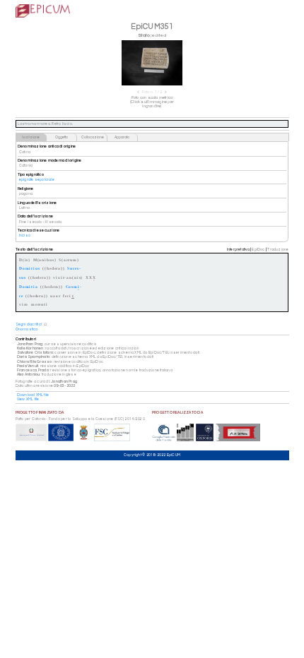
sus (22, 277)
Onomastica (27, 329)
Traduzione (277, 249)
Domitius (29, 267)
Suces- (74, 267)
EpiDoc (258, 249)
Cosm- (74, 287)
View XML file (28, 399)
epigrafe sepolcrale (36, 179)
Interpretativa (238, 249)
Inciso (24, 235)
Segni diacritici (29, 324)
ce (21, 295)
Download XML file (33, 395)
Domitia (28, 286)
